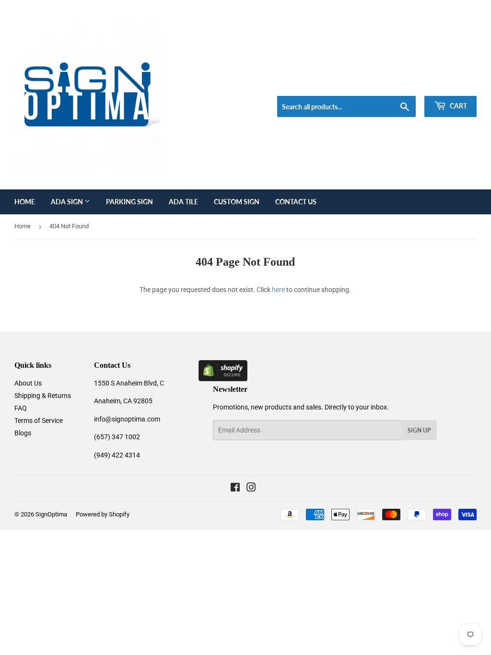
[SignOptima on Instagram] (251, 488)
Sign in (408, 84)
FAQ (20, 408)
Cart (457, 106)
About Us (28, 383)
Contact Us (295, 202)
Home (24, 202)
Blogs (22, 433)
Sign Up (419, 430)
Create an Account (453, 84)
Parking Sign (129, 202)
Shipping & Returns (42, 395)
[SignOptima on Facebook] (235, 488)
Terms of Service (38, 420)
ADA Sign (67, 202)
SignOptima (51, 514)
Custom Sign (236, 202)
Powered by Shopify (102, 514)
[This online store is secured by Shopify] (223, 379)
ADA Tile (183, 202)
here (278, 289)
